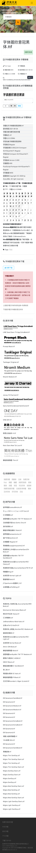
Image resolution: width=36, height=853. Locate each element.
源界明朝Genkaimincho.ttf (12, 534)
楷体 (29, 489)
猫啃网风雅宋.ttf (8, 633)
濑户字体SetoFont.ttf (10, 538)
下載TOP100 (6, 841)
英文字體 (5, 831)
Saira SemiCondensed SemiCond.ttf (16, 406)
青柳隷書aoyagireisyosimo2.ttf (14, 546)
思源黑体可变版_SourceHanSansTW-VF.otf (18, 568)
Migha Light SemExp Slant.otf (13, 801)
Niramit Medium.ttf (10, 377)
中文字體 (5, 827)
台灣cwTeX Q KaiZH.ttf (11, 625)
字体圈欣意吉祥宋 (17, 309)
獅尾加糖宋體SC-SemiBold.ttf (13, 666)
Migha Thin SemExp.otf (11, 755)
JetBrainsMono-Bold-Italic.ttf (13, 621)
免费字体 (26, 479)
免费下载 (9, 268)
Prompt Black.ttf (9, 346)
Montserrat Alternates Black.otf (14, 610)
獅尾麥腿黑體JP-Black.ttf (11, 677)
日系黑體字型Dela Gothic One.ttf (14, 523)
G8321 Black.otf (8, 662)
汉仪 (21, 492)
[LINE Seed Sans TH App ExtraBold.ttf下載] (18, 327)
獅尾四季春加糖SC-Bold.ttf (12, 530)
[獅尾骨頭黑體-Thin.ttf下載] (18, 453)
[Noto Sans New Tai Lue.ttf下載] (18, 439)
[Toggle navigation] (31, 3)
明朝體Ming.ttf (8, 572)
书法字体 (22, 486)
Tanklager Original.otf (11, 362)
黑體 (10, 482)
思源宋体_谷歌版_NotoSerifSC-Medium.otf (18, 629)
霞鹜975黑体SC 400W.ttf (11, 658)
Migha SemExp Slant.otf (11, 771)
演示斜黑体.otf (8, 526)
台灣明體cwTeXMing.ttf (11, 587)
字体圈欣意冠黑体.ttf (10, 183)
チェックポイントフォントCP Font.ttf (16, 511)
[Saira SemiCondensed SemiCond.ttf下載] (18, 401)
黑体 (29, 482)
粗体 (5, 486)
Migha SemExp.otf (9, 778)
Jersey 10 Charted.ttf (10, 395)
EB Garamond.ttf (9, 702)
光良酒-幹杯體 (21, 489)
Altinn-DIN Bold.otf (9, 647)
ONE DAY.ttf (7, 420)
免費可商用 (28, 52)
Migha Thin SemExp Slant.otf (13, 759)
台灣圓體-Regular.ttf (10, 542)
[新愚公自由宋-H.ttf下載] (18, 427)
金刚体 (29, 486)
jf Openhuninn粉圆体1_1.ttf (12, 583)
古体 (19, 479)
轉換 (19, 106)
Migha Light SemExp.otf (11, 805)
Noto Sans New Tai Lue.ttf (12, 445)
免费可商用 (22, 482)
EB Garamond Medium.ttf (12, 706)
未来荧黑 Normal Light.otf (12, 576)
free (10, 250)
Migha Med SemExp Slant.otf (13, 786)
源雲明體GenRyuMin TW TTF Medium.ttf (17, 519)
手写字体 (15, 492)
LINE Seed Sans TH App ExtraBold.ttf (16, 332)
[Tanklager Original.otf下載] (18, 354)
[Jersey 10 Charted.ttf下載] (18, 386)
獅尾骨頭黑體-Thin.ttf (10, 460)
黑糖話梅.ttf (7, 752)
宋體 (10, 486)
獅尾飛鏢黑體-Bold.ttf (10, 651)
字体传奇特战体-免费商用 (19, 305)
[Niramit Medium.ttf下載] (18, 370)
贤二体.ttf (6, 670)
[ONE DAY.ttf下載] (18, 413)
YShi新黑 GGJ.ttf (9, 740)
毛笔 (15, 486)
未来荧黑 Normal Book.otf (12, 643)
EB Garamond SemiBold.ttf (12, 698)
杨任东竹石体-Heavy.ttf (11, 614)
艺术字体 (7, 492)
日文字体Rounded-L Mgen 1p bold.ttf (16, 681)
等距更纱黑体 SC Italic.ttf (11, 673)
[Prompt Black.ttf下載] (18, 339)
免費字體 (7, 479)
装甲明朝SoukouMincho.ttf (12, 507)
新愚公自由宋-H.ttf (9, 433)
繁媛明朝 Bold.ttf (9, 579)
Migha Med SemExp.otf (11, 790)
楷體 (15, 482)
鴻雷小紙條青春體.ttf (10, 736)
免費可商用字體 (9, 489)
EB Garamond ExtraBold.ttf (12, 721)
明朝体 (14, 479)
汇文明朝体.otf (8, 515)
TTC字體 (5, 836)
